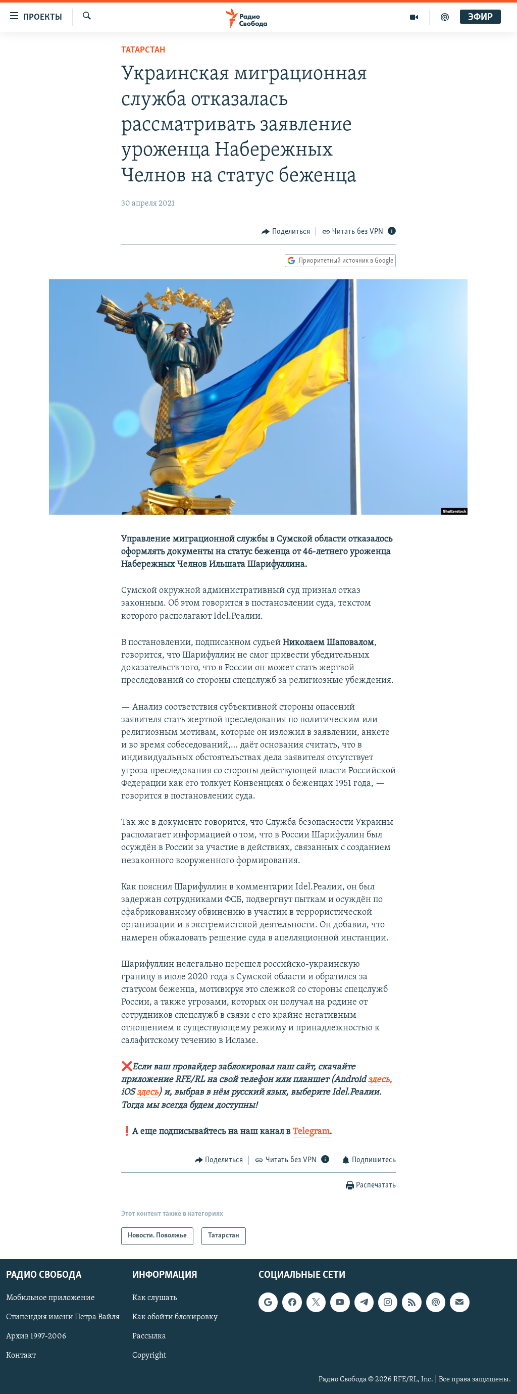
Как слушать (154, 1298)
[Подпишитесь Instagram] (387, 1302)
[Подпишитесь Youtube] (339, 1302)
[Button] (286, 231)
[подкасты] (445, 17)
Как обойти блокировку (175, 1317)
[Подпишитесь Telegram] (364, 1302)
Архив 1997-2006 (36, 1336)
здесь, (379, 1079)
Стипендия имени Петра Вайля (63, 1317)
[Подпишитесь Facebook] (291, 1302)
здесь (148, 1092)
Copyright (149, 1356)
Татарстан (143, 50)
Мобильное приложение (50, 1298)
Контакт (21, 1356)
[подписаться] (459, 1302)
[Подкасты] (435, 1302)
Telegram (311, 1131)
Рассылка (149, 1336)
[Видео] (414, 17)
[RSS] (411, 1302)
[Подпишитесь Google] (268, 1302)
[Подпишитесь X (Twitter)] (316, 1302)
